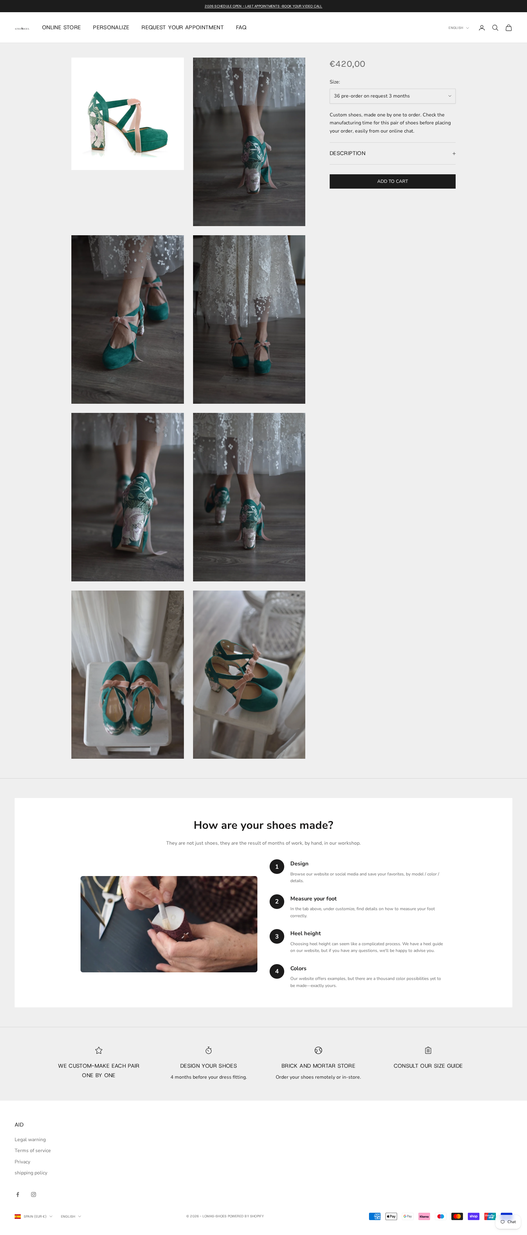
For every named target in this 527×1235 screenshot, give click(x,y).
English (456, 28)
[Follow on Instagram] (33, 1194)
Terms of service (33, 1150)
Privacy (22, 1162)
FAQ (241, 27)
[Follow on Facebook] (18, 1194)
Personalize (111, 27)
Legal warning (30, 1139)
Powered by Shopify (246, 1216)
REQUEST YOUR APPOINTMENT (183, 27)
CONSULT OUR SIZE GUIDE (428, 1066)
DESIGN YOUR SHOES (208, 1066)
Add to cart (392, 181)
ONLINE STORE (61, 27)
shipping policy (31, 1172)
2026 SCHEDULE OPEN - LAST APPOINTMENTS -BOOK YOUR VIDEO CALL (263, 6)
